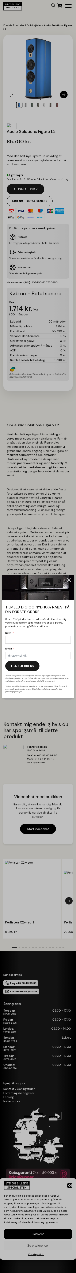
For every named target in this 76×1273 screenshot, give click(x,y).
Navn (8, 633)
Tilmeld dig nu (22, 666)
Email (8, 648)
